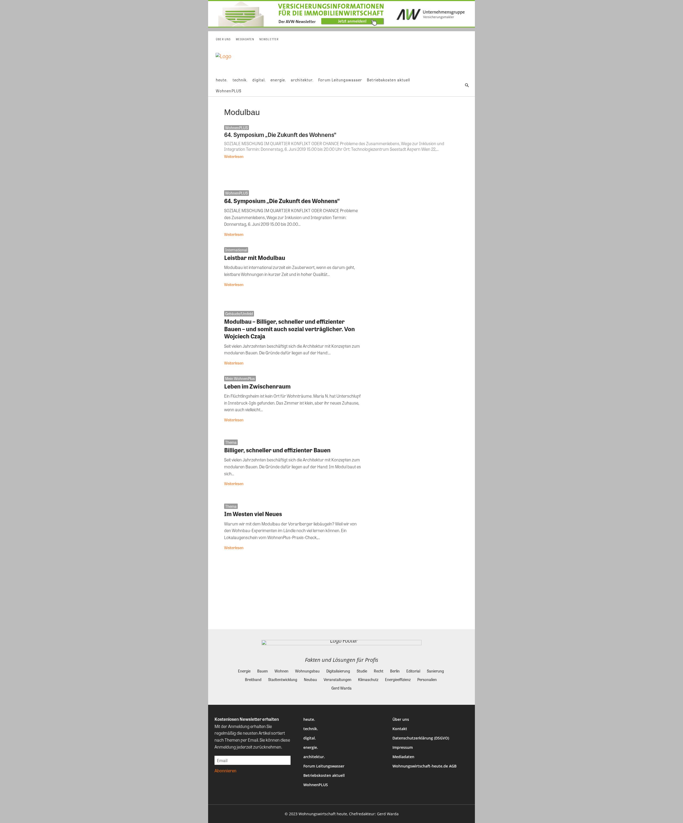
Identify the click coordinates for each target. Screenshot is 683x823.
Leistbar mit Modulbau (254, 257)
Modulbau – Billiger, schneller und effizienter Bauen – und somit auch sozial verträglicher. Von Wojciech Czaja (289, 328)
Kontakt (399, 728)
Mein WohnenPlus (240, 378)
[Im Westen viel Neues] (414, 531)
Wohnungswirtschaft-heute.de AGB (424, 766)
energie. (310, 747)
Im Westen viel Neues (253, 513)
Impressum (402, 747)
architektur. (314, 756)
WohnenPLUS (236, 127)
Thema (231, 442)
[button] (467, 85)
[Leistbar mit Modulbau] (414, 275)
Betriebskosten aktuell (324, 775)
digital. (309, 738)
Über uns (400, 719)
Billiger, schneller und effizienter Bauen (277, 450)
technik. (310, 728)
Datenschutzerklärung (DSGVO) (420, 738)
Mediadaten (403, 756)
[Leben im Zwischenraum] (414, 404)
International (236, 249)
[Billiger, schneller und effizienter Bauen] (414, 467)
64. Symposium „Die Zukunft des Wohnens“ (280, 134)
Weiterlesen (234, 156)
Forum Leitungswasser (323, 766)
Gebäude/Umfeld (239, 313)
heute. (309, 719)
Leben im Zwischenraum (257, 386)
